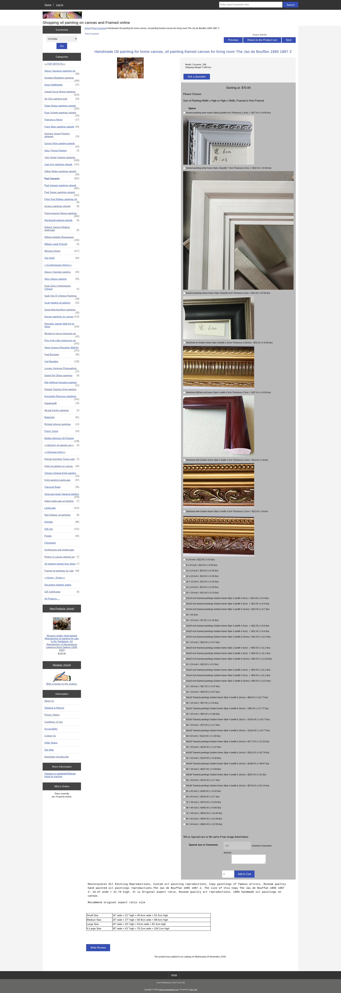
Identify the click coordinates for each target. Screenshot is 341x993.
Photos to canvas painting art (61, 557)
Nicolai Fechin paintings (61, 410)
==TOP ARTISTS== (54, 64)
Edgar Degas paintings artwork (61, 106)
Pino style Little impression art (61, 341)
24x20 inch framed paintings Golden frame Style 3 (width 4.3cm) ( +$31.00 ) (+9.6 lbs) (227, 631)
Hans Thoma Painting (61, 150)
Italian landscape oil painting (61, 501)
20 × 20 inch (192, 615)
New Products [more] (62, 608)
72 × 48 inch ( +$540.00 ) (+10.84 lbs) (204, 813)
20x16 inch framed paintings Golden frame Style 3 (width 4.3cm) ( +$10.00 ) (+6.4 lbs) (227, 603)
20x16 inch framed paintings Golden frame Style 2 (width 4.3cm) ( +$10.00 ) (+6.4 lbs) (227, 598)
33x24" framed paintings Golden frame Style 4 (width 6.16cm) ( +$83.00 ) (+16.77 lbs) (227, 697)
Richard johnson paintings (61, 424)
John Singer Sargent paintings (61, 158)
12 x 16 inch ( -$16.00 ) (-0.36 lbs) (202, 576)
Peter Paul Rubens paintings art (61, 200)
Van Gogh (61, 258)
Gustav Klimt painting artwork (61, 144)
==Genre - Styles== (54, 577)
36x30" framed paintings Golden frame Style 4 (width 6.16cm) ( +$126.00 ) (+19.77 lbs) (228, 730)
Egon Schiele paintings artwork (61, 113)
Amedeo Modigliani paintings (61, 78)
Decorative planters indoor (57, 584)
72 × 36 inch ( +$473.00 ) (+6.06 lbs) (203, 802)
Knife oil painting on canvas (61, 466)
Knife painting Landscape (61, 480)
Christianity (50, 542)
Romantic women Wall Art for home (61, 325)
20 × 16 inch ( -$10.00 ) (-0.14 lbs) (202, 592)
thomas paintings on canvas (61, 316)
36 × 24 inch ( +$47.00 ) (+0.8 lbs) (202, 703)
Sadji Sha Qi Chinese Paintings (61, 296)
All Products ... (52, 598)
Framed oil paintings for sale (61, 570)
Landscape (61, 508)
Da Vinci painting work (61, 98)
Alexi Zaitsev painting (61, 279)
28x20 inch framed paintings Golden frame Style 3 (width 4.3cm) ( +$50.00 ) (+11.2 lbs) (228, 653)
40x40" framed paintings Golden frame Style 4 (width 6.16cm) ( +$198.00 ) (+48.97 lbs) (227, 763)
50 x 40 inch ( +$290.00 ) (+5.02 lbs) (203, 791)
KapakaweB (61, 403)
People (61, 536)
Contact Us (50, 735)
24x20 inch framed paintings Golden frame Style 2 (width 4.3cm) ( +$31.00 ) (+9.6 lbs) (227, 626)
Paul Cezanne (99, 28)
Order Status (51, 742)
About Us (49, 701)
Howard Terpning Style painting (60, 389)
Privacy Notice (51, 714)
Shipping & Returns (54, 708)
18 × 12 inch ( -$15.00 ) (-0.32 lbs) (202, 581)
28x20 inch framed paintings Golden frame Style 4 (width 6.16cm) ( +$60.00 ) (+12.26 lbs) (229, 659)
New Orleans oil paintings (61, 515)
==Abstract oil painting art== (61, 445)
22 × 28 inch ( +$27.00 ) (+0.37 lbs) (203, 686)
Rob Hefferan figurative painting (61, 383)
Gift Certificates (61, 591)
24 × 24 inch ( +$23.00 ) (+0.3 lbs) (202, 664)
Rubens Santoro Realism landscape (61, 228)
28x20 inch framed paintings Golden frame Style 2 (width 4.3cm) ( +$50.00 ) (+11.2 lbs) (228, 648)
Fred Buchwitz (61, 354)
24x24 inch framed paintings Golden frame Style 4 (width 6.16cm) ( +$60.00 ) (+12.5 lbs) (228, 681)
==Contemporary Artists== (58, 265)
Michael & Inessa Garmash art (61, 334)
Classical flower (61, 487)
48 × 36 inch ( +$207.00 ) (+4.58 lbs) (203, 769)
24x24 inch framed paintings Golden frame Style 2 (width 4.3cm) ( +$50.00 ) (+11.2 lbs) (228, 670)
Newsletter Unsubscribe (56, 756)
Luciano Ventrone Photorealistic (61, 369)
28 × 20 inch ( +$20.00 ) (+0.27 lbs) (203, 642)
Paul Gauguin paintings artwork (61, 186)
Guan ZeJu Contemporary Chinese (61, 287)
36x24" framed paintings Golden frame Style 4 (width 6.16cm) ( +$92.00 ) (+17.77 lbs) (227, 708)
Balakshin (61, 417)
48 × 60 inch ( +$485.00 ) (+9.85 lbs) (203, 807)
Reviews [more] (62, 664)
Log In (59, 4)
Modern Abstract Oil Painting (61, 439)
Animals (61, 522)
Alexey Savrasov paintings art (61, 72)
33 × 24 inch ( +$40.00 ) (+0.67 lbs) (203, 692)
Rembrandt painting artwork (61, 220)
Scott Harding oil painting (61, 302)
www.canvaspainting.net (169, 990)
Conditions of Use (53, 722)
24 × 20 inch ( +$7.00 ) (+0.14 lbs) (202, 620)
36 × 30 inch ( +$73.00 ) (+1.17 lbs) (203, 725)
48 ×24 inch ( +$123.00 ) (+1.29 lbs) (203, 736)
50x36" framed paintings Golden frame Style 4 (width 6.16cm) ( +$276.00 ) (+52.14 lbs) (227, 785)
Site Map (49, 749)
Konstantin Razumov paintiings (61, 397)
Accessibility (51, 729)
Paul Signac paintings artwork (61, 193)
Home (48, 4)
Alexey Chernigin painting (61, 272)
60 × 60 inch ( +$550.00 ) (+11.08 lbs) (204, 818)
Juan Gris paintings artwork (61, 164)
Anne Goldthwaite (61, 84)
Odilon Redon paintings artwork (61, 172)
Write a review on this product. (61, 684)
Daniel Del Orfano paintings (61, 375)
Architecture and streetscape (59, 549)
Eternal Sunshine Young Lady (61, 459)
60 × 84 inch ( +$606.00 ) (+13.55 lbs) (204, 824)
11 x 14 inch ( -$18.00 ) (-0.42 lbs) (202, 570)
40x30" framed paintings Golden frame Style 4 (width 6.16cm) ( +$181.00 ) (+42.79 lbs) (227, 752)
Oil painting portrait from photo (61, 563)
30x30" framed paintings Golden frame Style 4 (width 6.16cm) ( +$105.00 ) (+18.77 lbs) (228, 719)
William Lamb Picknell (61, 244)
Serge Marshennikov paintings (61, 310)
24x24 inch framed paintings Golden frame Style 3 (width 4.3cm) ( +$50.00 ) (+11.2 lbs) (228, 675)
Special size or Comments (203, 844)
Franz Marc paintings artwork (61, 126)
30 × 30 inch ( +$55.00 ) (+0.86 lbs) (203, 714)
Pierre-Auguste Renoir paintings (61, 214)
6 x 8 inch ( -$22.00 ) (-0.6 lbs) (200, 559)
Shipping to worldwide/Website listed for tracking (60, 775)
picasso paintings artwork (61, 206)
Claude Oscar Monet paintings (61, 92)
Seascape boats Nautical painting (61, 495)
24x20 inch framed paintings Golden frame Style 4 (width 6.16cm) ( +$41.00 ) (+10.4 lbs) (228, 637)
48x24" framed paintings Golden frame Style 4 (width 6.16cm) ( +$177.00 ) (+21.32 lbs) (227, 741)
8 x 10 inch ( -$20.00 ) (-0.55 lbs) (201, 565)
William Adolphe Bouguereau (61, 238)
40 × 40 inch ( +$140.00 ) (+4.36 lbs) (203, 758)
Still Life (61, 529)
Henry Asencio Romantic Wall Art (61, 348)
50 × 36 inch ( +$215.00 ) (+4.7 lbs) (203, 780)
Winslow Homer (61, 251)
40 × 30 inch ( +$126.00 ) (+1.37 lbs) (203, 747)
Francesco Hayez (61, 119)
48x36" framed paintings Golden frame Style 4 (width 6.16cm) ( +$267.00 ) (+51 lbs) (226, 774)
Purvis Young (61, 431)
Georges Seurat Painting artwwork (61, 135)
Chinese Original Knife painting (61, 474)
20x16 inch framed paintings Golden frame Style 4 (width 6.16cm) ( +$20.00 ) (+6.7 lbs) (227, 609)
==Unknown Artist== (55, 452)
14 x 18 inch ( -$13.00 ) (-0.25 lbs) (202, 587)
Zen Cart (193, 990)
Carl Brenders (61, 361)
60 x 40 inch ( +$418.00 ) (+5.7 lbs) (203, 796)
